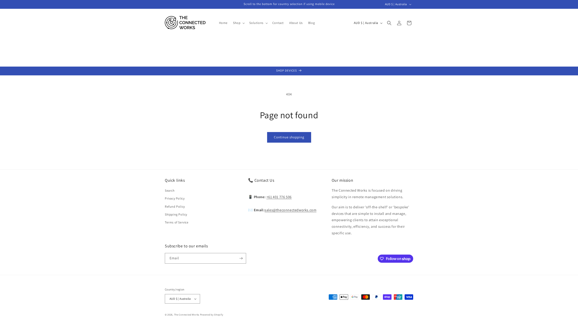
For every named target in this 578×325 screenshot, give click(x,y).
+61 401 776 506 (279, 197)
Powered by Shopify (211, 314)
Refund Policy (175, 206)
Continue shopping (289, 137)
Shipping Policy (176, 214)
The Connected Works (186, 314)
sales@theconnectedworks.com (290, 210)
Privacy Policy (174, 198)
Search (170, 190)
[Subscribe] (241, 258)
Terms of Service (177, 222)
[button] (238, 23)
